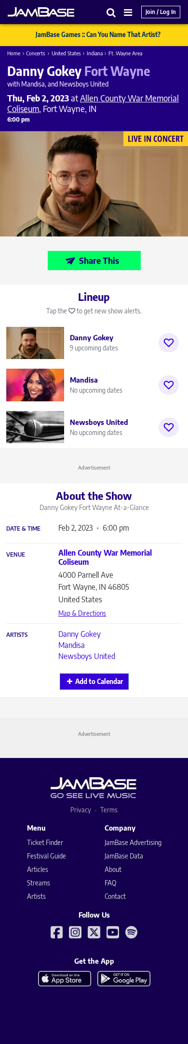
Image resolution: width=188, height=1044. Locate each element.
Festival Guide (46, 856)
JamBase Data (124, 856)
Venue (15, 555)
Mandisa (71, 645)
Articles (37, 869)
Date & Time (23, 529)
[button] (111, 12)
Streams (38, 883)
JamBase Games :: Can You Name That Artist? (98, 34)
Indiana (95, 53)
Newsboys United (86, 656)
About (113, 869)
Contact (115, 896)
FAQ (110, 883)
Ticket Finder (45, 842)
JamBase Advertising (133, 842)
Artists (16, 635)
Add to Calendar (99, 681)
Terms (109, 810)
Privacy (80, 810)
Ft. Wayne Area (125, 53)
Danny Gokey (79, 634)
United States (66, 53)
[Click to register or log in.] (169, 342)
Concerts (35, 53)
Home (13, 53)
